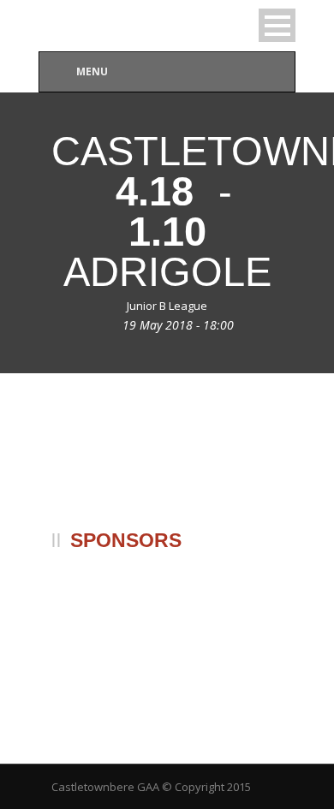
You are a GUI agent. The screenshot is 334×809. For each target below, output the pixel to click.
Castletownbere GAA (105, 786)
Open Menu (277, 25)
